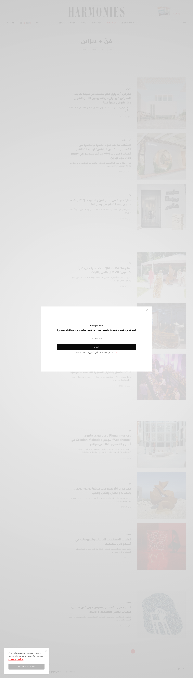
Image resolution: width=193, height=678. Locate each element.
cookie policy (15, 659)
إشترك (96, 347)
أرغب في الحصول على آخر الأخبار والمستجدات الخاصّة (95, 352)
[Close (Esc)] (147, 311)
